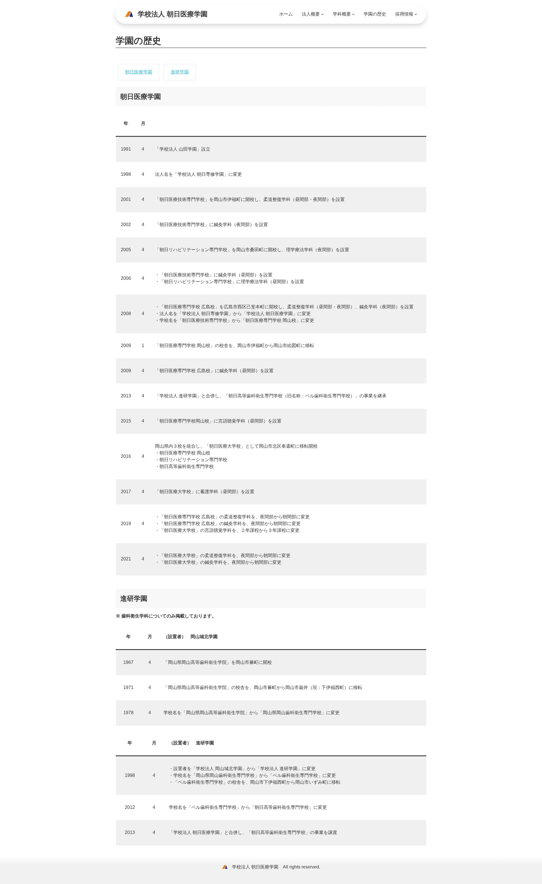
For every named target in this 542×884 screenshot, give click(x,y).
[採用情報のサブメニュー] (415, 14)
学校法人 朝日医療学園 (172, 14)
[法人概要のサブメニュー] (322, 14)
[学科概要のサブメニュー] (353, 14)
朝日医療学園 (138, 72)
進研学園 (180, 72)
